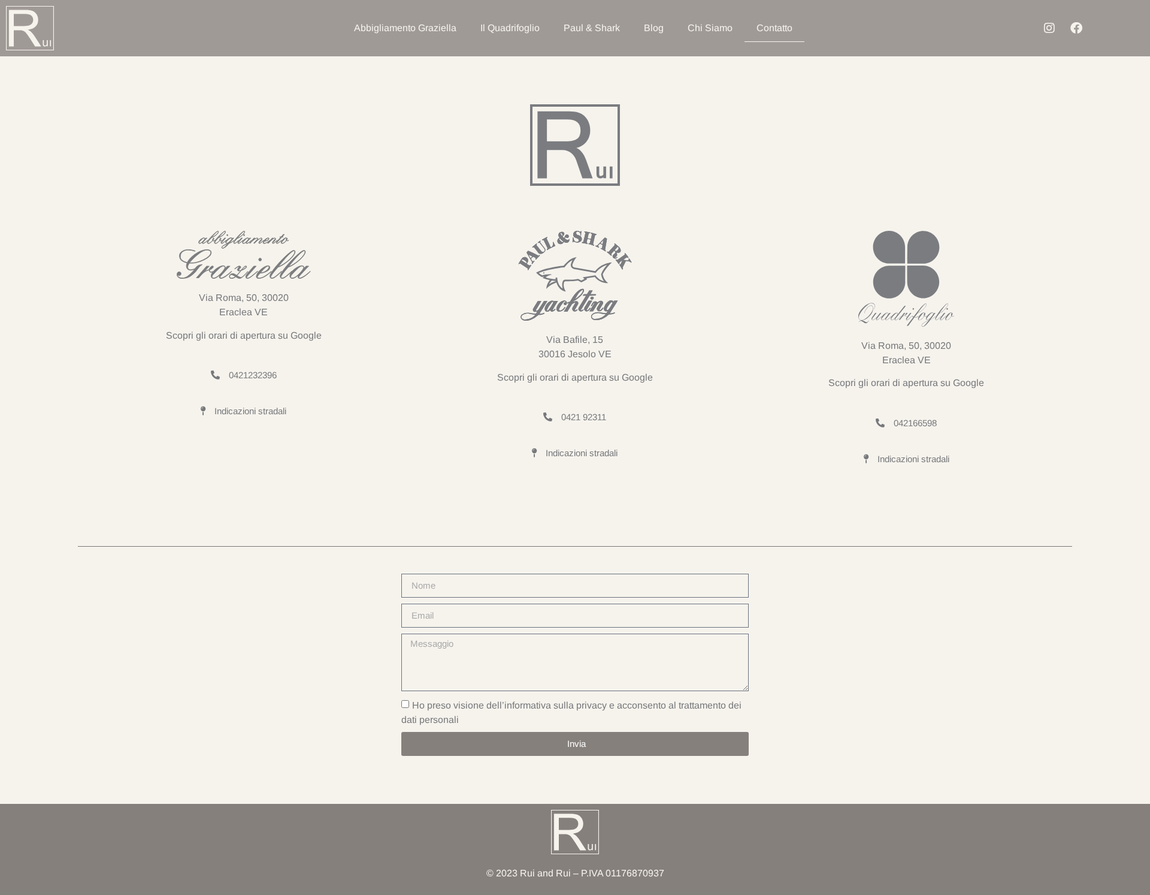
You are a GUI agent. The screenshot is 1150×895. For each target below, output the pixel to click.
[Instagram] (1049, 28)
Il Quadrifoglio (510, 28)
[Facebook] (1076, 28)
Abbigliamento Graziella (405, 28)
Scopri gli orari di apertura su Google (244, 335)
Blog (654, 28)
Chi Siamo (710, 28)
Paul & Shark (592, 28)
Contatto (774, 28)
